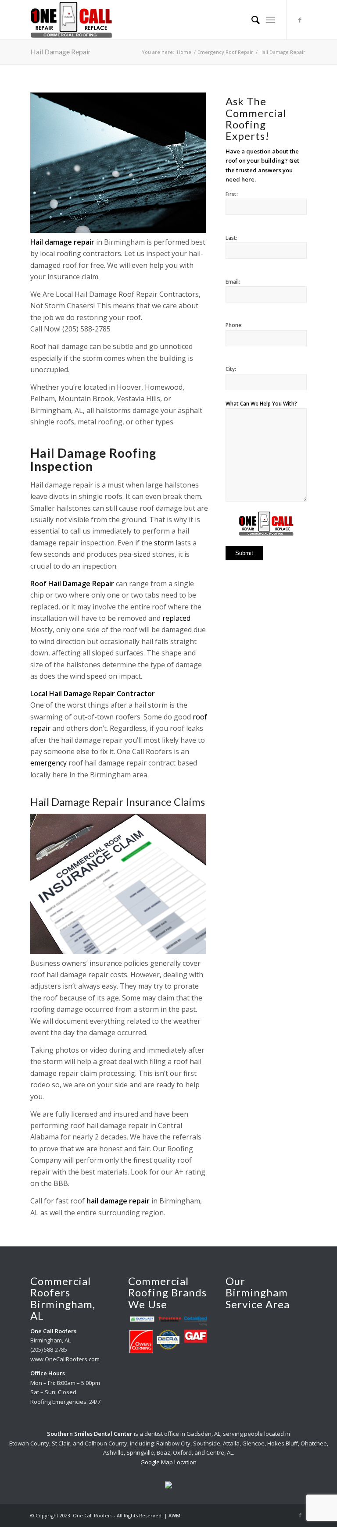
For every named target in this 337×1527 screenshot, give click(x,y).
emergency (48, 763)
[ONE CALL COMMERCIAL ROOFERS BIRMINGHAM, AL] (71, 19)
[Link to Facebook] (300, 19)
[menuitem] (251, 19)
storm (164, 543)
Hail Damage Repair (60, 51)
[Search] (251, 19)
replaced (176, 618)
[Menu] (270, 20)
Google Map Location (168, 1462)
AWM (174, 1515)
